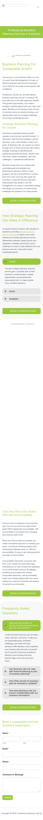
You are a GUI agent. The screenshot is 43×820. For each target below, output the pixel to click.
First (4, 743)
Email (6, 749)
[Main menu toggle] (38, 7)
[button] (21, 261)
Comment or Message (13, 774)
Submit (7, 797)
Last (24, 743)
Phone (6, 762)
